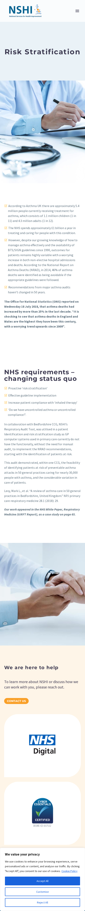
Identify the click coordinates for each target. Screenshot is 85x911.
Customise (42, 891)
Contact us (16, 701)
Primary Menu (77, 11)
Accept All (42, 881)
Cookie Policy (69, 871)
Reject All (42, 902)
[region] (42, 879)
